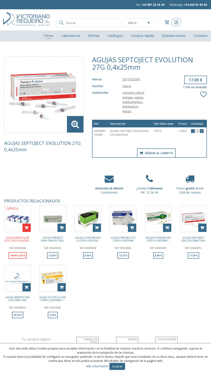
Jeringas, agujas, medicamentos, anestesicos (133, 102)
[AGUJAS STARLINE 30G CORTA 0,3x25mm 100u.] (158, 218)
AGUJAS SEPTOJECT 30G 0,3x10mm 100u (193, 239)
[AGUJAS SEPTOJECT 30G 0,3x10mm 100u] (193, 218)
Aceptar (117, 366)
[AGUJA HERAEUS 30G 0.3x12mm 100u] (17, 278)
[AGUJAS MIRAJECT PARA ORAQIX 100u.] (52, 218)
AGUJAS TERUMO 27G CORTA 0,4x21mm (123, 239)
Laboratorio (70, 35)
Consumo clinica (133, 93)
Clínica (48, 35)
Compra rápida (142, 35)
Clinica (126, 86)
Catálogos (115, 35)
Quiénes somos (174, 35)
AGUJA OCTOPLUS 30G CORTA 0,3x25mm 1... (52, 298)
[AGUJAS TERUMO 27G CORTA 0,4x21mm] (123, 218)
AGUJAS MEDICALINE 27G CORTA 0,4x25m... (17, 239)
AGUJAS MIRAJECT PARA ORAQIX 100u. (52, 239)
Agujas (126, 111)
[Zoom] (44, 94)
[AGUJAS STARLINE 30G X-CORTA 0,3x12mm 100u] (87, 218)
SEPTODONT (131, 79)
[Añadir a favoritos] (203, 93)
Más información (97, 366)
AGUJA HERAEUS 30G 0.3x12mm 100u (18, 298)
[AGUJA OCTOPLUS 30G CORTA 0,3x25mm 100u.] (52, 278)
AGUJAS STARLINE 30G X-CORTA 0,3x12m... (88, 239)
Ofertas (94, 35)
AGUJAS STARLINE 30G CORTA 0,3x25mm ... (158, 239)
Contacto (200, 35)
